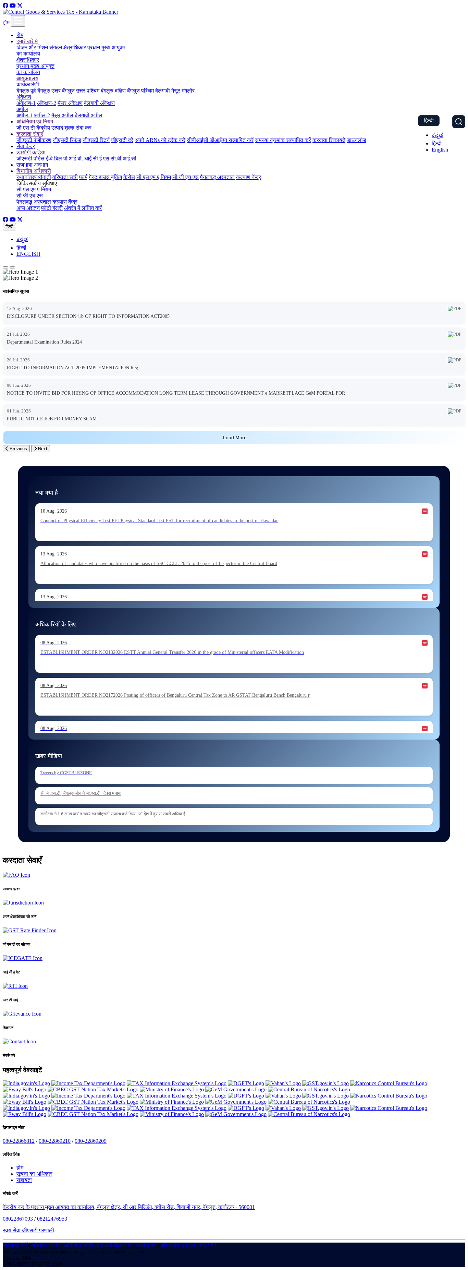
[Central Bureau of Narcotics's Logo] (309, 1089)
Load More (235, 437)
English (440, 150)
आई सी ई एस (96, 158)
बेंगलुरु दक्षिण (113, 91)
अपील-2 (42, 115)
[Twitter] (20, 6)
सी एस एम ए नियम (153, 177)
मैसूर (175, 91)
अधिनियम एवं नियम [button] (34, 121)
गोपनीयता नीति (45, 1245)
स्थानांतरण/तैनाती (33, 177)
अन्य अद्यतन (28, 208)
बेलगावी (162, 91)
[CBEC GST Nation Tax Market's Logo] (93, 1089)
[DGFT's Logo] (246, 1083)
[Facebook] (5, 6)
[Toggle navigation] (18, 21)
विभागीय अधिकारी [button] (33, 171)
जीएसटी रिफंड (67, 140)
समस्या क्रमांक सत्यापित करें (283, 140)
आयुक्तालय (27, 78)
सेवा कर (83, 128)
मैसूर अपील (62, 115)
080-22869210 (55, 1141)
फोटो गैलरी (52, 208)
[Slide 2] (12, 267)
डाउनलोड (356, 140)
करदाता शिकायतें (328, 140)
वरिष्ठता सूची (65, 177)
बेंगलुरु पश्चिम (140, 91)
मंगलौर (188, 91)
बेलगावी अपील (88, 115)
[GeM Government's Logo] (236, 1089)
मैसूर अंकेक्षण (70, 103)
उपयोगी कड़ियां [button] (31, 152)
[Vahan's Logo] (283, 1083)
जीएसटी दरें (122, 140)
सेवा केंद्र (25, 146)
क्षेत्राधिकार (74, 47)
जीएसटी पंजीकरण (33, 140)
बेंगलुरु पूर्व (26, 91)
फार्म (83, 177)
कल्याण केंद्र (248, 177)
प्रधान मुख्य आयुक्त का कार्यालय (35, 69)
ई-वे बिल (54, 158)
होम (6, 22)
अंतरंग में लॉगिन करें (83, 208)
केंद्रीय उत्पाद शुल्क (55, 128)
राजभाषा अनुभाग (32, 165)
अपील (22, 109)
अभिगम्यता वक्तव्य (177, 1245)
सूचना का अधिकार (34, 1174)
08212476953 (52, 1219)
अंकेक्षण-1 (26, 103)
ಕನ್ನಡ (437, 135)
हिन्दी (429, 120)
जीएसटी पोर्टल (30, 158)
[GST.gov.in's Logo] (325, 1083)
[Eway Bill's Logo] (24, 1089)
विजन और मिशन (32, 47)
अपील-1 (24, 115)
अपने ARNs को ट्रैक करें (160, 140)
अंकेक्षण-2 (46, 103)
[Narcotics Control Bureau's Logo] (388, 1083)
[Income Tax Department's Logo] (88, 1083)
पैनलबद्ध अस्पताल (217, 177)
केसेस (129, 177)
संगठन (55, 47)
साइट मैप (207, 1245)
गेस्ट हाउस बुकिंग (105, 177)
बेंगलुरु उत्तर (49, 91)
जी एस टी (25, 128)
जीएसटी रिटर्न (96, 140)
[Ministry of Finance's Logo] (172, 1089)
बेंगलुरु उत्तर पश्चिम (80, 91)
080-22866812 (19, 1141)
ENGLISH (28, 254)
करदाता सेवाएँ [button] (29, 134)
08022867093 (18, 1219)
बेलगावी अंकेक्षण (99, 103)
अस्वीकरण (146, 1245)
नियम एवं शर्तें (15, 1245)
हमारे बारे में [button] (27, 41)
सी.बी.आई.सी (123, 158)
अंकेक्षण (23, 97)
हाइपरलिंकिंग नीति (114, 1245)
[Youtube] (13, 6)
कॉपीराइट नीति (78, 1245)
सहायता (24, 1180)
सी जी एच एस (185, 177)
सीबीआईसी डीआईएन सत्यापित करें (220, 140)
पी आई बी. (73, 158)
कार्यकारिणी (27, 84)
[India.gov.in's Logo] (26, 1083)
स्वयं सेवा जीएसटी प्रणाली (28, 1230)
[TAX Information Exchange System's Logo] (176, 1083)
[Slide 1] (5, 267)
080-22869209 (91, 1141)
